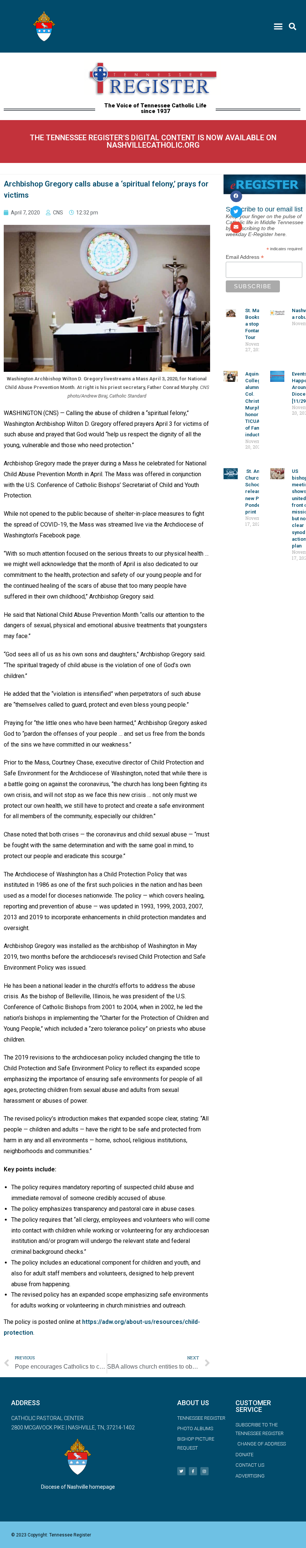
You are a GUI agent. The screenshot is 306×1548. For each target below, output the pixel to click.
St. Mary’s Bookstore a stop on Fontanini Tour (257, 324)
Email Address (245, 257)
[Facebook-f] (193, 1471)
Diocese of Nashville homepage (78, 1487)
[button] (278, 26)
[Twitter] (181, 1471)
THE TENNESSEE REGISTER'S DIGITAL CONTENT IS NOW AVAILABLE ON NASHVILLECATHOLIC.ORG (153, 141)
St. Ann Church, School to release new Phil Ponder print (256, 491)
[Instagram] (204, 1471)
